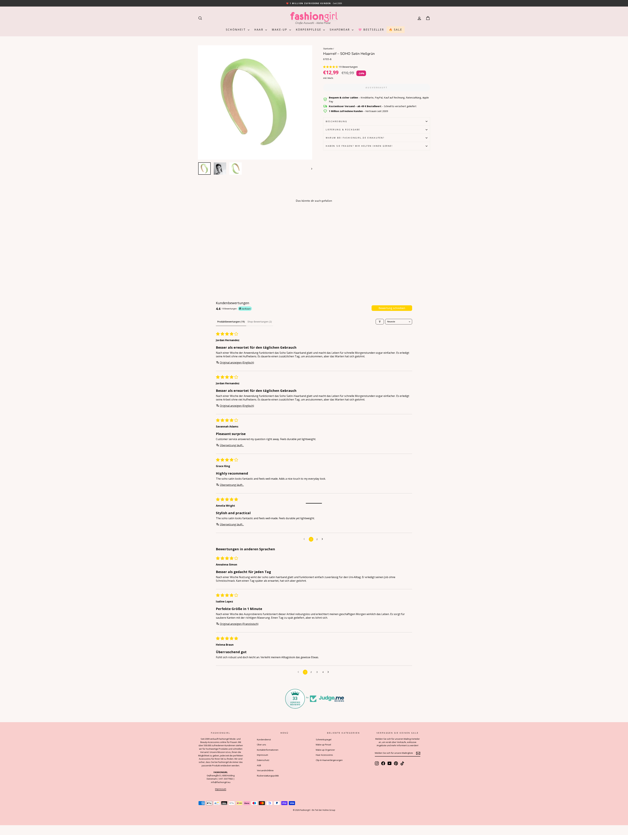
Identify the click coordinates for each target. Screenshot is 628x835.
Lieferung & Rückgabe (343, 129)
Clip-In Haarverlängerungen (329, 760)
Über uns (261, 744)
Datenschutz (263, 760)
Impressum (220, 788)
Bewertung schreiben (392, 308)
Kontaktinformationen (267, 749)
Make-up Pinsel (323, 744)
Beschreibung (336, 121)
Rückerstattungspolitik (268, 775)
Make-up (280, 29)
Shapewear (340, 29)
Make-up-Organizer (325, 749)
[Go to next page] (323, 539)
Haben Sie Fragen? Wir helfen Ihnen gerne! (359, 146)
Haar (259, 29)
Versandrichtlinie (265, 770)
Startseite (328, 48)
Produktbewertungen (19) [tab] (231, 321)
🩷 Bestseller (371, 29)
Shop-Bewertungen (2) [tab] (259, 321)
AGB (259, 765)
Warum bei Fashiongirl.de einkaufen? (355, 137)
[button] (331, 66)
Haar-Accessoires (324, 754)
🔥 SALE (395, 29)
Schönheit (236, 29)
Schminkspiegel (323, 739)
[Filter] (380, 321)
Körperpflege (309, 29)
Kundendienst (264, 739)
